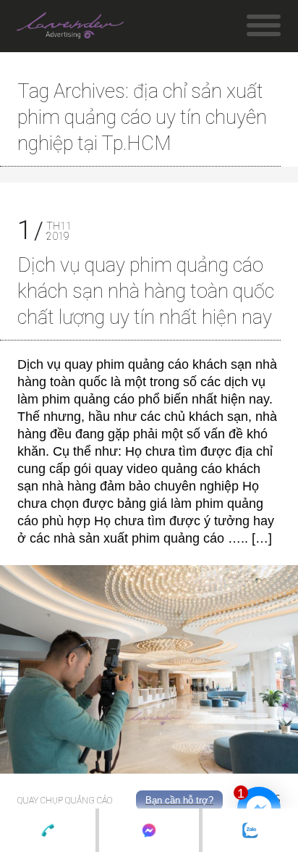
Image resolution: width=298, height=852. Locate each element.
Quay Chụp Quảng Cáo (64, 800)
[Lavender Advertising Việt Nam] (70, 29)
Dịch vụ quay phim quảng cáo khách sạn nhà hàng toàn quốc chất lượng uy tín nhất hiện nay (145, 291)
